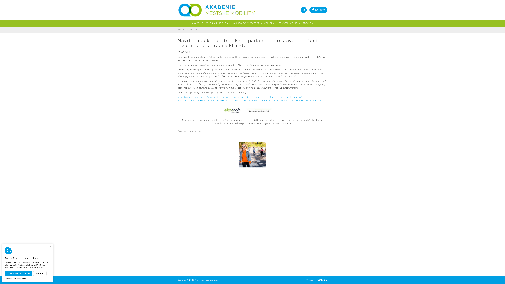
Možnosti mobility (287, 23)
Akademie (197, 23)
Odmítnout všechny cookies (16, 279)
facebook (320, 10)
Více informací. (39, 268)
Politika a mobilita (217, 23)
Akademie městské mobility (207, 280)
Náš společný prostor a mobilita (252, 23)
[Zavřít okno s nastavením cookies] (50, 247)
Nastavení (39, 273)
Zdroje (307, 23)
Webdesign (311, 280)
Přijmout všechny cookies (18, 273)
